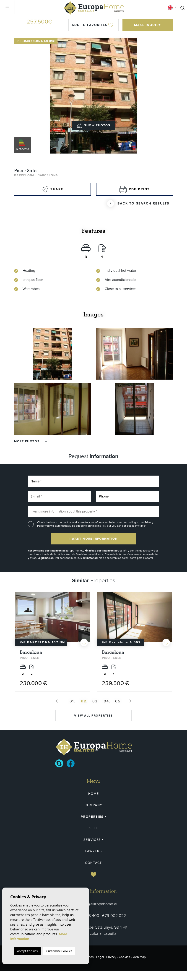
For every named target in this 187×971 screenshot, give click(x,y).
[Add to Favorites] (84, 642)
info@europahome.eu (100, 904)
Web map (139, 957)
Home (93, 793)
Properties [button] (92, 816)
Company (93, 805)
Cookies (124, 957)
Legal (100, 957)
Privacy (111, 957)
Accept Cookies (27, 951)
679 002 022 (114, 916)
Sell (93, 828)
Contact (93, 862)
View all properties (93, 715)
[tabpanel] (52, 642)
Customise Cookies (59, 951)
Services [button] (92, 839)
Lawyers (93, 851)
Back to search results (143, 203)
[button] (30, 441)
